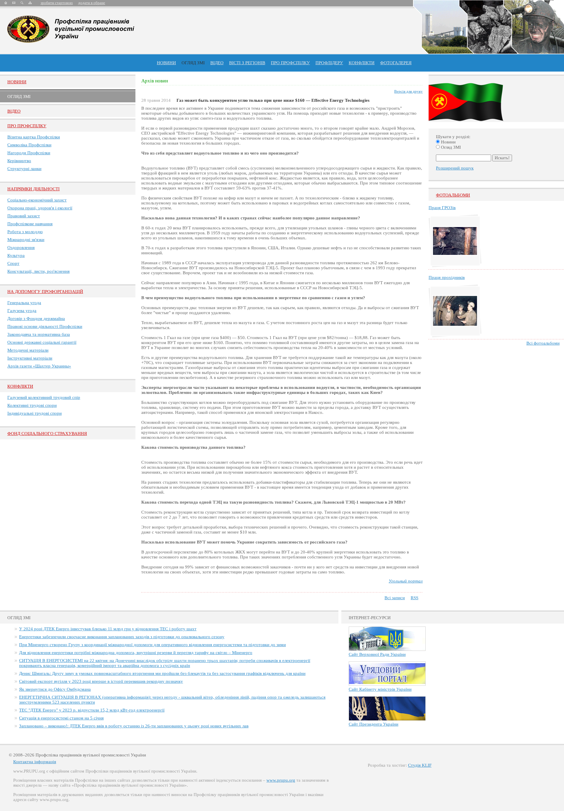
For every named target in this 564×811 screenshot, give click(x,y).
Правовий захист (23, 216)
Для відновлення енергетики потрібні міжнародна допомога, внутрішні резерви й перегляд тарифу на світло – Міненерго (135, 652)
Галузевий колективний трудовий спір (43, 397)
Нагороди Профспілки (28, 152)
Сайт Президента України (373, 724)
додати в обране (91, 3)
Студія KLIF (420, 765)
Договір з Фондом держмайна (36, 318)
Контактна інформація (34, 761)
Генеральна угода (24, 302)
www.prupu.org (280, 780)
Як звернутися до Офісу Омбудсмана (55, 689)
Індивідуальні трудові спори (34, 413)
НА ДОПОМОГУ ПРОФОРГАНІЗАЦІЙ (45, 291)
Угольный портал (406, 581)
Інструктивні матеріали (29, 358)
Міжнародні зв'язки (25, 239)
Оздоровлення (21, 247)
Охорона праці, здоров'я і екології (39, 208)
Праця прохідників (447, 277)
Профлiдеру (329, 62)
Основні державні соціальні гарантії (41, 342)
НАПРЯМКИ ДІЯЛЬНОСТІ (33, 189)
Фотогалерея (396, 62)
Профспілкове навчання (30, 223)
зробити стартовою (57, 3)
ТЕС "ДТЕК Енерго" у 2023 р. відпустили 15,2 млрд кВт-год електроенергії (91, 710)
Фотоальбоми (453, 195)
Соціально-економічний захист (37, 200)
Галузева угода (21, 310)
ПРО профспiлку (290, 62)
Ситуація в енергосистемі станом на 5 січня (61, 718)
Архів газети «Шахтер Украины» (39, 366)
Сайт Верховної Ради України (377, 654)
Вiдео (14, 111)
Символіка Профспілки (29, 145)
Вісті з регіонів (247, 62)
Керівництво (19, 160)
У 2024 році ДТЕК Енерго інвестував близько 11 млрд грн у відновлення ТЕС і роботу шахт (108, 629)
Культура (16, 255)
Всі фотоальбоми (543, 343)
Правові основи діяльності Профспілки (44, 326)
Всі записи (395, 597)
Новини (166, 62)
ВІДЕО (217, 62)
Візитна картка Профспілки (33, 137)
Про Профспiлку (26, 125)
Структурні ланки (24, 168)
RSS (414, 597)
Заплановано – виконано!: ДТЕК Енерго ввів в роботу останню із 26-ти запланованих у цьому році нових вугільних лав (134, 726)
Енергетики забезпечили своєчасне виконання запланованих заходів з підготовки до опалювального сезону (121, 636)
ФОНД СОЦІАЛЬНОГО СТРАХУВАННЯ (47, 433)
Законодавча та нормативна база (38, 334)
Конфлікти (20, 386)
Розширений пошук (455, 168)
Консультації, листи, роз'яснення (38, 271)
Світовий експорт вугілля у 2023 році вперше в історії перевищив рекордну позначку (101, 681)
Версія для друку (408, 91)
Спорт (13, 263)
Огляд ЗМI (19, 96)
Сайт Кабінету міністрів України (380, 689)
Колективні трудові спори (32, 405)
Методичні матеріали (27, 350)
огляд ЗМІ (193, 62)
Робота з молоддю (25, 231)
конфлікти (362, 62)
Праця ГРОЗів (442, 207)
